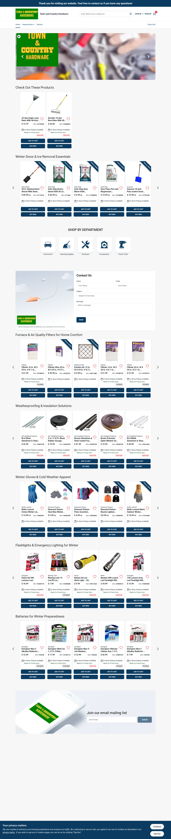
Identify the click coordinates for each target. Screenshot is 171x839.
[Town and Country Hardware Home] (27, 14)
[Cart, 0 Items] (154, 14)
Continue (157, 826)
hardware (85, 254)
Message (79, 301)
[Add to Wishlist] (42, 119)
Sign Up (148, 14)
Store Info (152, 24)
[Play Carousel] (19, 36)
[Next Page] (158, 187)
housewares (104, 254)
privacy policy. (9, 832)
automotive (47, 254)
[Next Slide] (148, 56)
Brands (40, 24)
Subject (79, 291)
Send (81, 320)
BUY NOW (33, 146)
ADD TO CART (33, 141)
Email (118, 281)
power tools (123, 254)
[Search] (131, 14)
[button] (23, 56)
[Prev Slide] (22, 56)
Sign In (138, 14)
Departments (27, 24)
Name (78, 281)
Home (18, 24)
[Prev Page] (13, 187)
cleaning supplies (67, 254)
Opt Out (157, 834)
